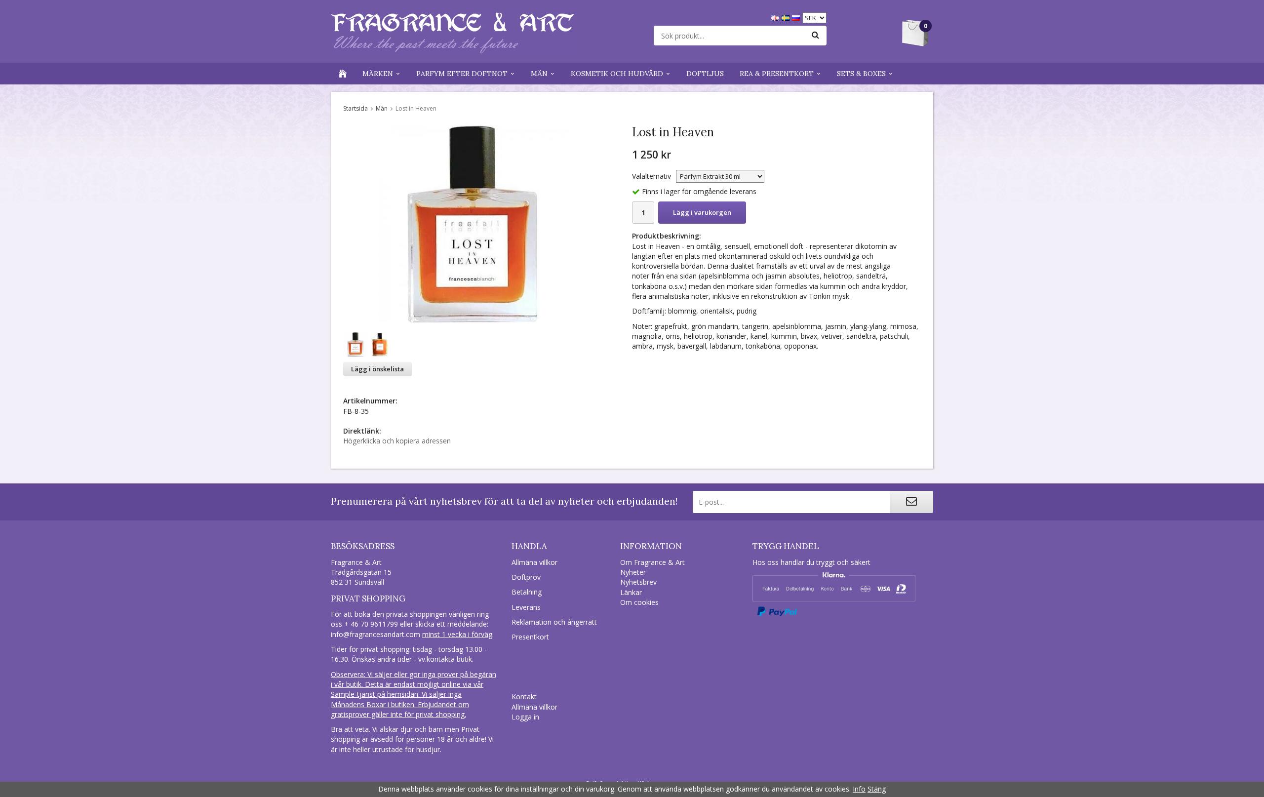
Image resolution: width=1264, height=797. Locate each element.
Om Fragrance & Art (652, 562)
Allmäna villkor (534, 562)
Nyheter (633, 572)
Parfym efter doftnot (462, 73)
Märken (377, 73)
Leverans (526, 607)
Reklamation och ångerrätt (554, 622)
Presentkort (530, 636)
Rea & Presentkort (777, 73)
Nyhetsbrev (638, 582)
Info (859, 789)
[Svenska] (787, 17)
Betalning (527, 592)
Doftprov (526, 577)
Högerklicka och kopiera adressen (397, 440)
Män (539, 73)
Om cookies (639, 602)
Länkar (631, 592)
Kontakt (524, 696)
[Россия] (797, 17)
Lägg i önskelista (377, 368)
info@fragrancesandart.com (375, 634)
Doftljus (705, 73)
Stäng (877, 789)
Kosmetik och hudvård (617, 73)
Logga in (525, 716)
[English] (776, 17)
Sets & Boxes (861, 73)
